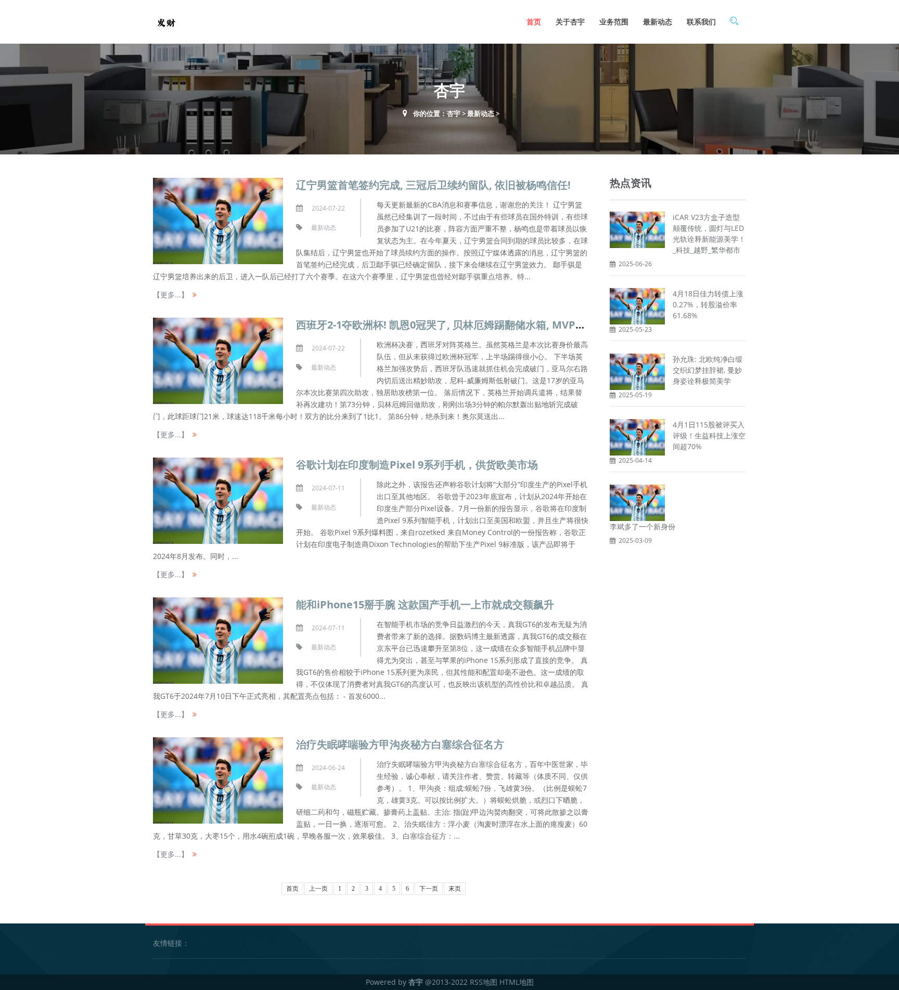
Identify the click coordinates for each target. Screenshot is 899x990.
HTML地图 (516, 982)
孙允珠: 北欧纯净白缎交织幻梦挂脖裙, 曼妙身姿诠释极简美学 (707, 370)
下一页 (428, 888)
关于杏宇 (570, 22)
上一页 (318, 888)
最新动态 (657, 22)
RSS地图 (483, 982)
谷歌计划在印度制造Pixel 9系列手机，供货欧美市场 (417, 465)
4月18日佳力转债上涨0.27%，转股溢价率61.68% (708, 304)
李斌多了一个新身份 (642, 526)
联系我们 (701, 22)
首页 (533, 22)
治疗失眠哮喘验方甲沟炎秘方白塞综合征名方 (400, 744)
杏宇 (453, 113)
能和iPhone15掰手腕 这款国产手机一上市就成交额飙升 (425, 604)
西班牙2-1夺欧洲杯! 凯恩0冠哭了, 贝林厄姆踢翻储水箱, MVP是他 (446, 325)
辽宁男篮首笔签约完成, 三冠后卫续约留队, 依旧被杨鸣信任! (433, 185)
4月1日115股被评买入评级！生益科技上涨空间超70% (709, 435)
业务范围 (613, 22)
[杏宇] (166, 22)
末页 (454, 888)
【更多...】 (170, 294)
